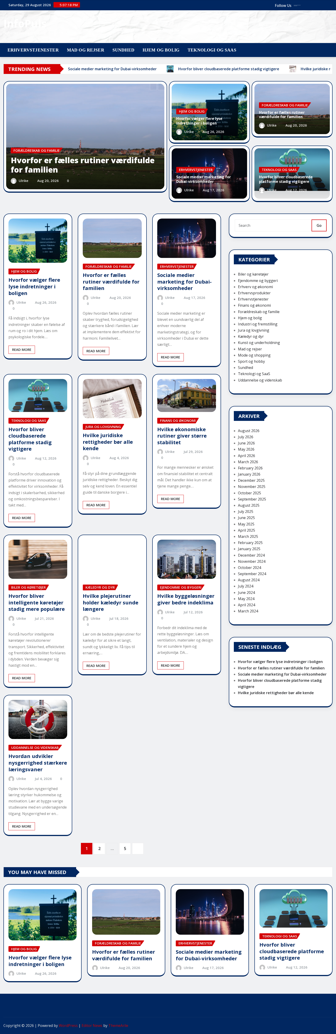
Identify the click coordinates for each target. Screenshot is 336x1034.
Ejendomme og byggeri (258, 280)
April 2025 (246, 530)
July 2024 (245, 586)
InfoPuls (25, 23)
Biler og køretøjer (253, 274)
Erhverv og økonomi (255, 286)
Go (319, 225)
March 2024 (248, 611)
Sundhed (123, 50)
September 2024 (252, 573)
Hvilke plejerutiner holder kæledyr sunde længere (110, 602)
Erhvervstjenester (33, 50)
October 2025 (249, 492)
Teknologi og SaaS (212, 50)
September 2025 (252, 499)
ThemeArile (118, 1025)
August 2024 (248, 579)
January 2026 (249, 474)
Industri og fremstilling (257, 324)
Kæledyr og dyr (251, 336)
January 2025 (249, 548)
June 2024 (246, 592)
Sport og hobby (251, 361)
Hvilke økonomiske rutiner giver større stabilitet (182, 436)
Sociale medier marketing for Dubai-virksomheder (203, 179)
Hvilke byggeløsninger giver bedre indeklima (185, 599)
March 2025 (248, 536)
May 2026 (246, 449)
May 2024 (246, 598)
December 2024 (251, 555)
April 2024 (246, 604)
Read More (21, 349)
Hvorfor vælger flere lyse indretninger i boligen (199, 120)
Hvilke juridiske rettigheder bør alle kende (108, 442)
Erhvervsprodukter (254, 292)
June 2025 (246, 517)
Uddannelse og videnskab (260, 380)
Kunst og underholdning (259, 342)
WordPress (68, 1025)
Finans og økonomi (254, 305)
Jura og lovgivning (253, 330)
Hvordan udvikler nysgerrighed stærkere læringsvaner (37, 762)
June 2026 (246, 443)
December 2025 (251, 480)
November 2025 (251, 486)
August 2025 (248, 505)
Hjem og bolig (161, 50)
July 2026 (245, 436)
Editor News (92, 1025)
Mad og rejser (85, 50)
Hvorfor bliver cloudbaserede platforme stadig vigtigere (286, 179)
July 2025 (245, 511)
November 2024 (251, 561)
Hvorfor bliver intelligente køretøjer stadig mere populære (36, 602)
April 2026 (246, 455)
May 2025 (246, 524)
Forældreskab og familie (259, 311)
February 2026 (250, 468)
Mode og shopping (254, 355)
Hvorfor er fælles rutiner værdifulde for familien (83, 165)
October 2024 (249, 567)
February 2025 (250, 542)
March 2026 (248, 461)
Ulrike (23, 180)
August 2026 (248, 430)
